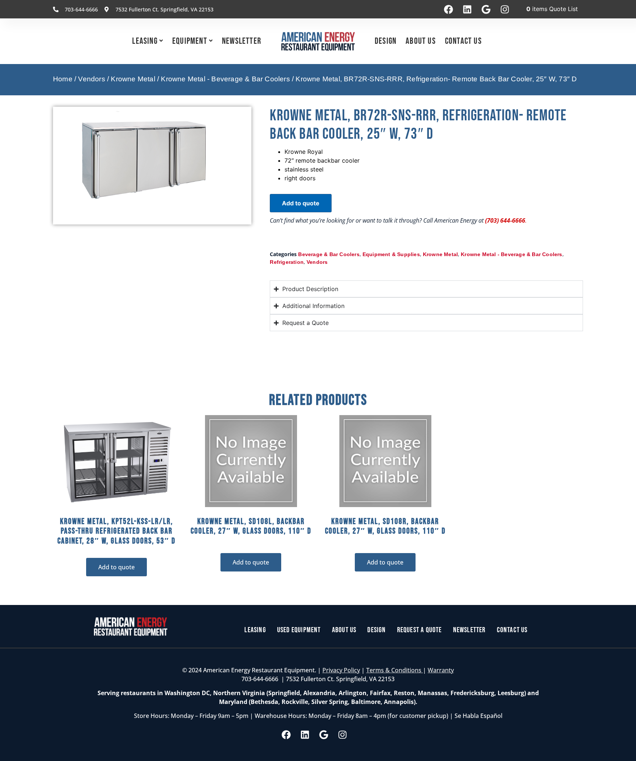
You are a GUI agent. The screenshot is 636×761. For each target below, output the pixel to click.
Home (63, 79)
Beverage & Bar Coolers (328, 254)
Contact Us (463, 41)
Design (385, 41)
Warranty (441, 670)
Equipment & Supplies (391, 254)
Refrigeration (287, 262)
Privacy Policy (341, 670)
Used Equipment (299, 630)
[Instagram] (504, 9)
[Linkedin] (467, 9)
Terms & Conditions (394, 670)
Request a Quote (419, 630)
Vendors (91, 79)
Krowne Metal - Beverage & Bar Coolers (225, 79)
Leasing (144, 41)
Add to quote (300, 203)
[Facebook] (448, 9)
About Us (421, 41)
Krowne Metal (133, 79)
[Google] (486, 9)
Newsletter (241, 41)
